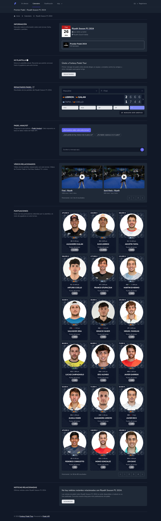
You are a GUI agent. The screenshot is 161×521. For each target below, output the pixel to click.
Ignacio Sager (103, 331)
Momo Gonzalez (103, 461)
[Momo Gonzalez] (103, 442)
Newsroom (68, 501)
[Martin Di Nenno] (131, 268)
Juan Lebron (103, 244)
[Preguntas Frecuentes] (27, 60)
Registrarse (69, 74)
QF (100, 108)
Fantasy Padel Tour (26, 516)
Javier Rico (131, 418)
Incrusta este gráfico (133, 113)
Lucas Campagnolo (74, 374)
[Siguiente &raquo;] (142, 198)
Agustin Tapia (131, 244)
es (135, 4)
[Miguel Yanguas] (131, 312)
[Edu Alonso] (103, 355)
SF (116, 108)
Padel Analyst (37, 128)
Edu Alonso (103, 374)
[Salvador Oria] (74, 312)
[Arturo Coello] (74, 268)
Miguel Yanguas (131, 331)
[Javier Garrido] (131, 355)
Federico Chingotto (74, 461)
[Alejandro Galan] (74, 225)
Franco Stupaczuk (103, 287)
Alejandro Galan (74, 244)
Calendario (28, 16)
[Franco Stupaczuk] (103, 268)
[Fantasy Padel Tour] (15, 3)
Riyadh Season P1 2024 (83, 28)
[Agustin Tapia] (131, 225)
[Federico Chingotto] (74, 442)
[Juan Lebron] (103, 225)
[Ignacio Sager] (103, 312)
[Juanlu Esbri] (74, 399)
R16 (82, 108)
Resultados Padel (23, 87)
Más (58, 4)
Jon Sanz (131, 461)
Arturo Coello (74, 287)
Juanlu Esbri (75, 418)
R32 (65, 108)
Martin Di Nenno (131, 287)
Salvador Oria (75, 331)
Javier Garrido (132, 374)
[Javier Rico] (131, 399)
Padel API (46, 516)
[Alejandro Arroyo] (103, 399)
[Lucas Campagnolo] (74, 355)
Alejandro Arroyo (103, 418)
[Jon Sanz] (131, 442)
